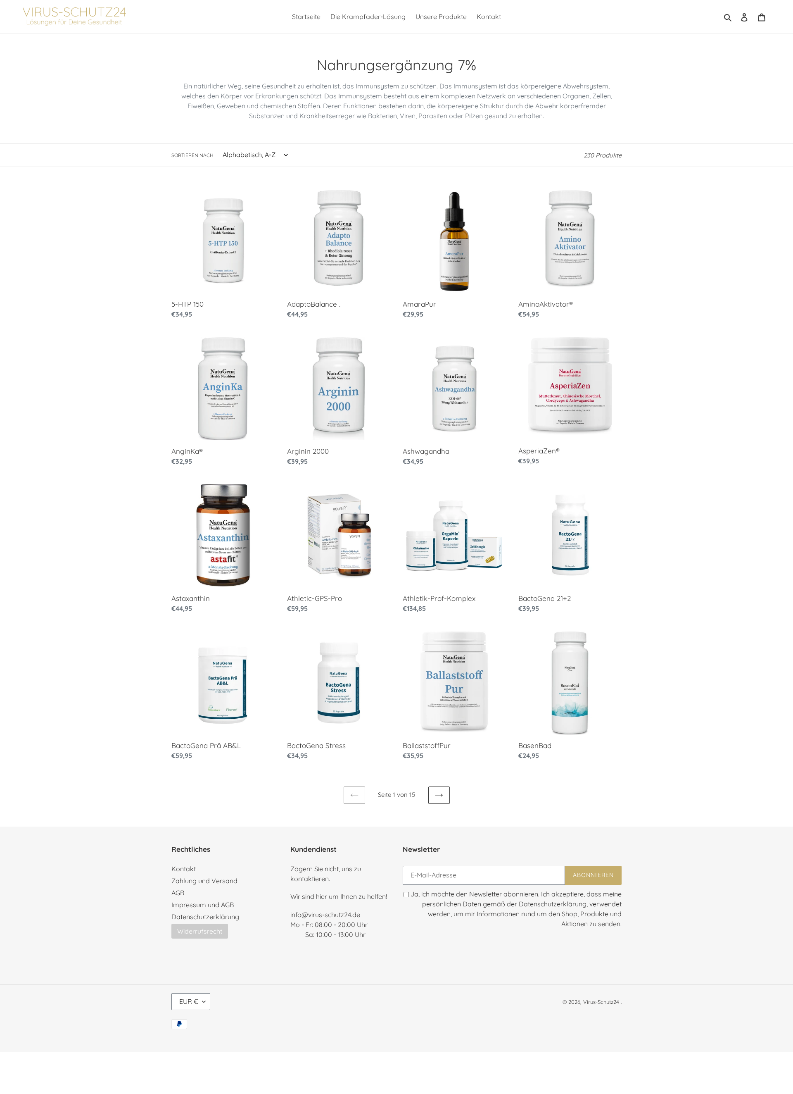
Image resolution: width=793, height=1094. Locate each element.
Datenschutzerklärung (205, 917)
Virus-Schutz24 (601, 1002)
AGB (177, 893)
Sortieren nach (192, 155)
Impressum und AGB (202, 905)
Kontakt (183, 869)
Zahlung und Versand (204, 881)
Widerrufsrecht (199, 931)
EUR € (188, 1001)
